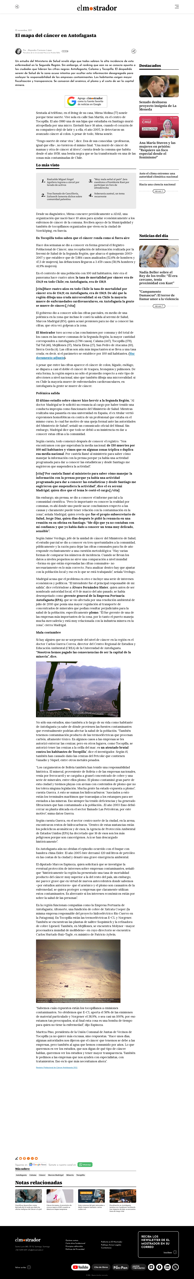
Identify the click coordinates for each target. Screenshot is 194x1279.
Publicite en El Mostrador (111, 1241)
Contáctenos (106, 1247)
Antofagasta (21, 1175)
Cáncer (42, 1175)
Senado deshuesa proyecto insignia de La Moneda (157, 106)
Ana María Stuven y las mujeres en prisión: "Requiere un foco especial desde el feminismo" (157, 150)
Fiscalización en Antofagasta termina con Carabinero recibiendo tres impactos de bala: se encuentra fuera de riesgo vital (122, 1208)
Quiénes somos (72, 1240)
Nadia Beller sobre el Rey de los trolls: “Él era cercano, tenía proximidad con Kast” (158, 277)
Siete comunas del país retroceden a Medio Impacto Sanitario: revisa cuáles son (91, 1207)
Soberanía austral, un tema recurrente (109, 195)
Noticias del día (153, 235)
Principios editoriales (74, 1246)
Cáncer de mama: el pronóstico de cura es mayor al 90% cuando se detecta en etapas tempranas (59, 1207)
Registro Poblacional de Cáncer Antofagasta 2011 (56, 1067)
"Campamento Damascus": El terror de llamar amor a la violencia (159, 295)
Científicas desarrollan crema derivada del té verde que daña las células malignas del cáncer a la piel (28, 1207)
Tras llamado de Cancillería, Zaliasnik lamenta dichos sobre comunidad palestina (64, 196)
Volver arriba (20, 1267)
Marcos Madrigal (55, 1175)
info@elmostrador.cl (35, 1249)
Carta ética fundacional (75, 1243)
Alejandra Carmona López (40, 49)
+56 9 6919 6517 (21, 1249)
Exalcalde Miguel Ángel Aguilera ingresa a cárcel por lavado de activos (63, 182)
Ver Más (64, 51)
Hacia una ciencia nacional (157, 184)
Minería (70, 1175)
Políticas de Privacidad (75, 1249)
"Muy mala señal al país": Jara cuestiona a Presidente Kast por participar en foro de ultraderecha (111, 183)
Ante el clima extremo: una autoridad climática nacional (158, 174)
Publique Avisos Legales (111, 1244)
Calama (33, 1175)
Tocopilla (80, 1175)
